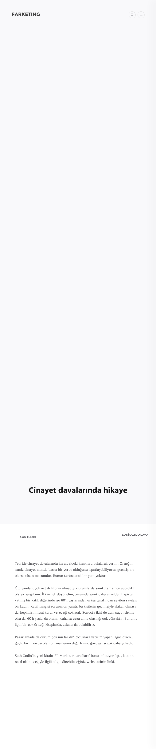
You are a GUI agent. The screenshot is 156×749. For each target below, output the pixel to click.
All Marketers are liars (71, 655)
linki (110, 661)
